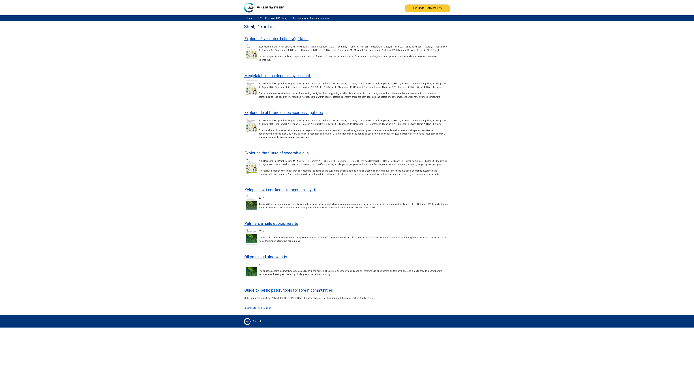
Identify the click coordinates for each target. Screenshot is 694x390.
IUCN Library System (270, 7)
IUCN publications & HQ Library (273, 18)
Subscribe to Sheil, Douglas (257, 308)
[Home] (249, 7)
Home (249, 18)
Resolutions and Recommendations (311, 18)
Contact (257, 321)
